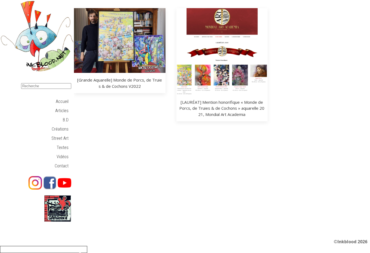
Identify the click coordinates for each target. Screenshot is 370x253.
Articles (62, 110)
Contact (62, 165)
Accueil (62, 101)
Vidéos (63, 156)
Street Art (60, 138)
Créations (60, 129)
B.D (66, 119)
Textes (63, 147)
